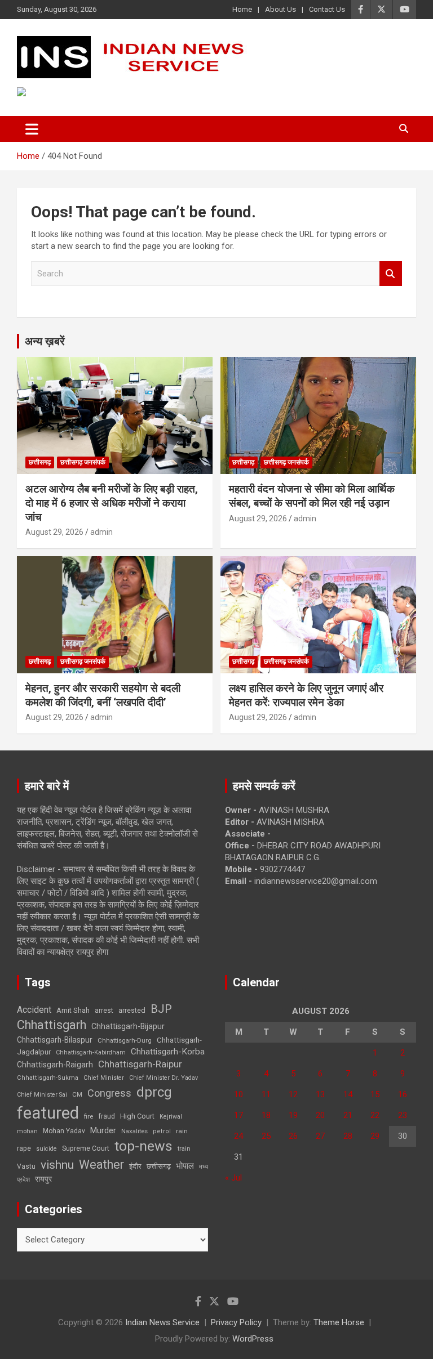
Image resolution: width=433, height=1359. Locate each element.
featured (48, 1113)
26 (293, 1136)
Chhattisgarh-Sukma (47, 1077)
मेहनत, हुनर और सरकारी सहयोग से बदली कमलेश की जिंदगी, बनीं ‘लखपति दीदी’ (102, 695)
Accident (34, 1009)
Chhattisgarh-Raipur (140, 1064)
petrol (162, 1131)
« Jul (233, 1178)
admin (101, 532)
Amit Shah (73, 1010)
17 (238, 1115)
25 (266, 1136)
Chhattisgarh (51, 1025)
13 (320, 1094)
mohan (27, 1131)
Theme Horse (338, 1322)
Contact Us (327, 9)
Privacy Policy (236, 1322)
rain (182, 1131)
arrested (131, 1010)
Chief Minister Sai (42, 1094)
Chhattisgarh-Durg (125, 1040)
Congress (109, 1093)
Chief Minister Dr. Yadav (163, 1077)
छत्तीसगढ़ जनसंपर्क (82, 462)
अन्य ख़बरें (45, 341)
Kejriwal (171, 1116)
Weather (101, 1164)
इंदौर (135, 1166)
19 (293, 1115)
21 (347, 1115)
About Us (280, 9)
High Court (137, 1116)
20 (320, 1115)
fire (88, 1116)
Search (390, 274)
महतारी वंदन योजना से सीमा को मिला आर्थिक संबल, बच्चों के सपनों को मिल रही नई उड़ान (312, 495)
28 (347, 1136)
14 (347, 1094)
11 (266, 1094)
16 (402, 1094)
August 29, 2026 (54, 532)
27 (320, 1136)
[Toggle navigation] (32, 129)
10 (238, 1094)
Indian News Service (162, 1322)
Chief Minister (103, 1077)
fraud (106, 1116)
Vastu (26, 1166)
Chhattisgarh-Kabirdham (91, 1052)
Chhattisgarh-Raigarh (55, 1064)
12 (293, 1094)
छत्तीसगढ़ (159, 1166)
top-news (143, 1146)
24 (238, 1136)
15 (374, 1094)
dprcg (154, 1092)
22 (374, 1115)
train (184, 1148)
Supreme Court (85, 1148)
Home (242, 9)
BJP (161, 1009)
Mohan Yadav (64, 1131)
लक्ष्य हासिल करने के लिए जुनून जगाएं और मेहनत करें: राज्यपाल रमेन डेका (306, 695)
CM (77, 1094)
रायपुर (43, 1178)
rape (24, 1148)
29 (374, 1136)
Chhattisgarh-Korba (168, 1052)
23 (402, 1115)
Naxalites (134, 1131)
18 (266, 1115)
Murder (103, 1130)
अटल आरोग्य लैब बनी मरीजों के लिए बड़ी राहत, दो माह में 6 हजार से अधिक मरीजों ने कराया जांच (111, 502)
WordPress (252, 1339)
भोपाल (185, 1166)
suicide (46, 1148)
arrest (104, 1010)
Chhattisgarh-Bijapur (128, 1026)
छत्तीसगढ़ (40, 462)
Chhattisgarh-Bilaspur (54, 1039)
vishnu (57, 1165)
